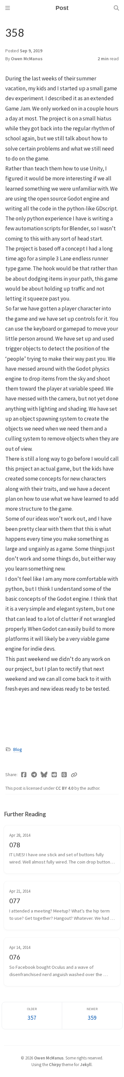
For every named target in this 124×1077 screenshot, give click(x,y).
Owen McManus (27, 59)
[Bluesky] (44, 775)
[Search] (116, 8)
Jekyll (86, 1064)
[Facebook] (24, 775)
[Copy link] (74, 775)
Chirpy (55, 1064)
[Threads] (64, 775)
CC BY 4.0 (65, 788)
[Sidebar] (7, 8)
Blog (17, 749)
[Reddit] (54, 775)
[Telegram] (34, 775)
